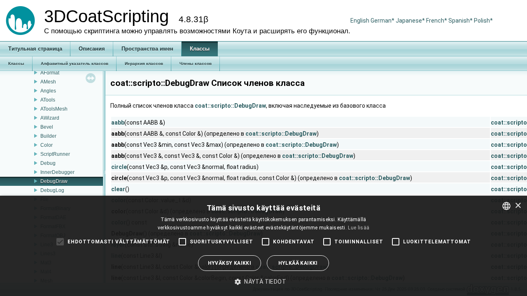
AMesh (48, 82)
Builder (48, 136)
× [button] (518, 206)
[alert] (263, 246)
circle (119, 167)
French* (437, 20)
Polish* (483, 20)
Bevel (46, 127)
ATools (47, 100)
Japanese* (411, 20)
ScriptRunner (55, 154)
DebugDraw (54, 181)
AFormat (49, 73)
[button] (263, 281)
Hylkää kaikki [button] (298, 263)
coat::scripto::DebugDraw (230, 105)
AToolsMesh (54, 109)
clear (118, 189)
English (359, 20)
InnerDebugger (57, 172)
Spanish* (460, 20)
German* (383, 20)
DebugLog (52, 190)
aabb (117, 122)
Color (46, 145)
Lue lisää (358, 228)
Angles (48, 91)
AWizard (49, 118)
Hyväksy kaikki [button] (230, 263)
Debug (48, 163)
